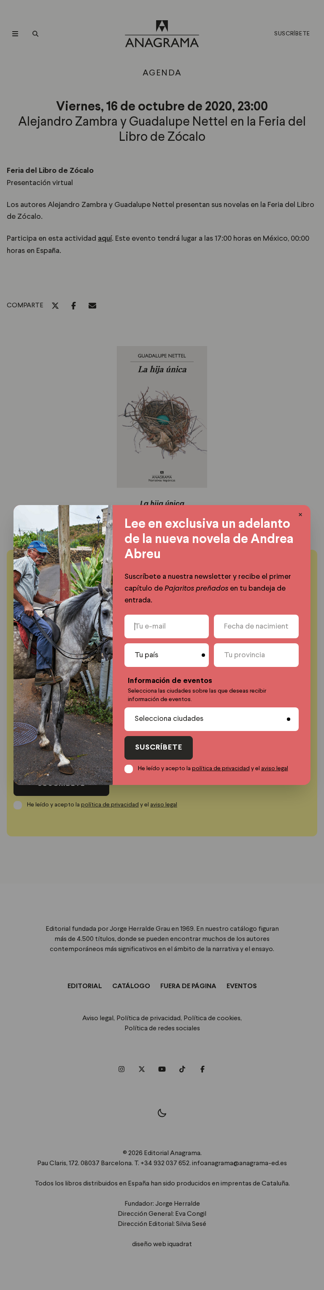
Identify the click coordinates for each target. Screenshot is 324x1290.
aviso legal (274, 768)
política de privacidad (221, 768)
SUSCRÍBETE (158, 747)
